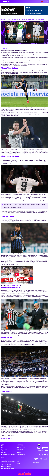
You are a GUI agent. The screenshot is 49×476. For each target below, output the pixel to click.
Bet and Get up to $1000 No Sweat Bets (11, 9)
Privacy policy (28, 474)
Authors (2, 447)
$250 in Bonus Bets (33, 10)
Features (5, 16)
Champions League (20, 447)
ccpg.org (20, 12)
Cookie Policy (3, 450)
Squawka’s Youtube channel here (13, 285)
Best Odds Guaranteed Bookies (7, 468)
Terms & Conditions (5, 456)
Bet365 (18, 461)
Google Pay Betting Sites (6, 466)
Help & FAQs (3, 452)
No (22, 474)
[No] (47, 472)
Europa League (20, 449)
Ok (19, 474)
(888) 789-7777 (14, 12)
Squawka (2, 16)
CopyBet (18, 466)
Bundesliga (19, 452)
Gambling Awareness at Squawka (8, 454)
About (2, 445)
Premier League (20, 445)
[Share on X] (6, 48)
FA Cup (18, 450)
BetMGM (18, 463)
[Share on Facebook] (4, 48)
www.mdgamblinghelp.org (8, 13)
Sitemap (2, 457)
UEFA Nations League (21, 454)
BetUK (18, 465)
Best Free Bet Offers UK (6, 464)
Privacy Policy (4, 449)
